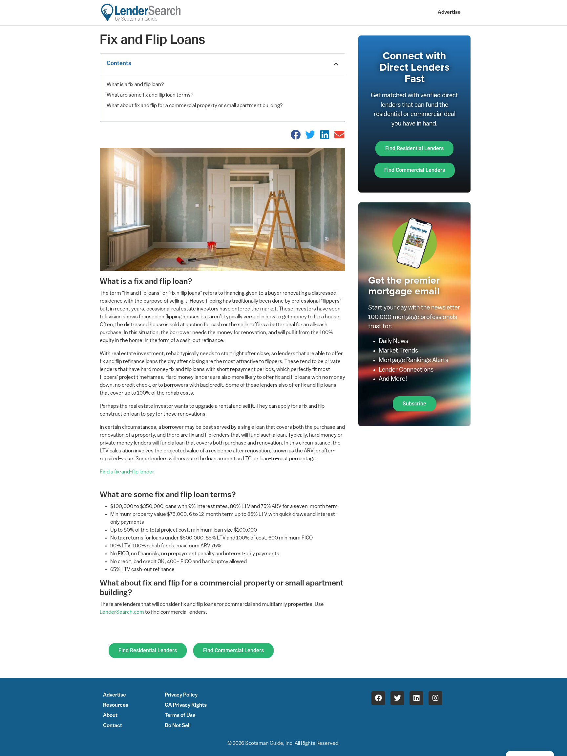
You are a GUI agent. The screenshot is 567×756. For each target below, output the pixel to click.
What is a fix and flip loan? (135, 84)
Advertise (449, 12)
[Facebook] (378, 698)
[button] (336, 64)
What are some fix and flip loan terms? (150, 95)
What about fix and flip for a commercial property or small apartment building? (195, 105)
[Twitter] (397, 698)
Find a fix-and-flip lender (127, 472)
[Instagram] (435, 698)
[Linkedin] (416, 698)
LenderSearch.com (122, 612)
